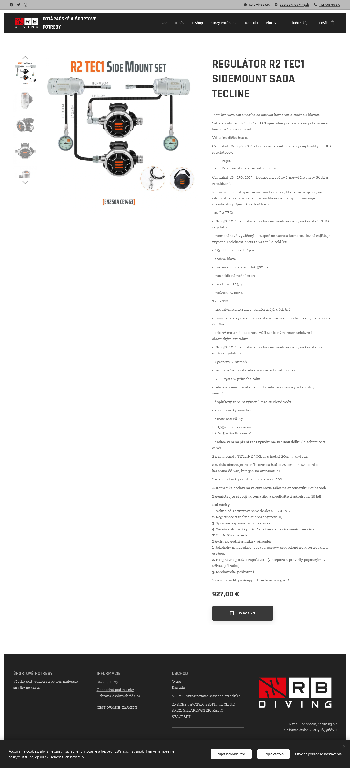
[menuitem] (164, 23)
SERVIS (178, 695)
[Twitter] (18, 5)
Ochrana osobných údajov (119, 695)
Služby (103, 682)
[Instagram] (26, 5)
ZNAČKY (179, 704)
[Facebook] (11, 5)
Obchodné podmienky (115, 689)
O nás (177, 681)
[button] (298, 23)
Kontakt (178, 687)
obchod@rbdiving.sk (294, 4)
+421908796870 (329, 4)
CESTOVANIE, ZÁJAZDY (117, 707)
